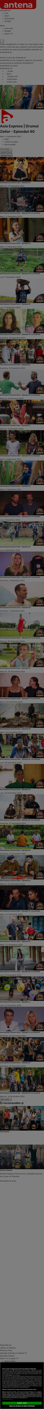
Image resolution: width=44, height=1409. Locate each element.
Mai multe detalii (16, 1375)
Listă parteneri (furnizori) (7, 1399)
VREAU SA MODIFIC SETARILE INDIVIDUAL (22, 1406)
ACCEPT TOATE (22, 1403)
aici (35, 1382)
